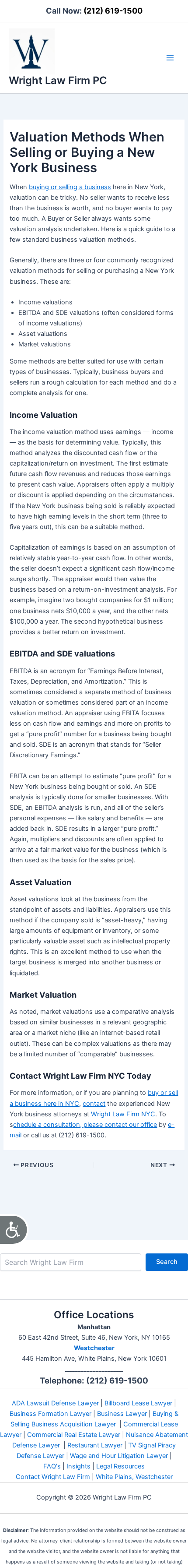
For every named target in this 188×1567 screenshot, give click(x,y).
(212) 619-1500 (113, 10)
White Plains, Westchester (134, 1477)
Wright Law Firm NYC (123, 1114)
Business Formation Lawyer (50, 1414)
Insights (78, 1466)
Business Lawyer (122, 1414)
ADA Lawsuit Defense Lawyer (55, 1403)
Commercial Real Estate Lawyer (73, 1435)
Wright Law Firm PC (58, 80)
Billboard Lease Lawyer (138, 1403)
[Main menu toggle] (170, 58)
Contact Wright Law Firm (53, 1477)
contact (94, 1104)
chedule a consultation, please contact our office (85, 1125)
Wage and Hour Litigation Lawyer (119, 1456)
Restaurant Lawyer (94, 1445)
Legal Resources (120, 1466)
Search (167, 1262)
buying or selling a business (70, 187)
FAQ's (52, 1466)
